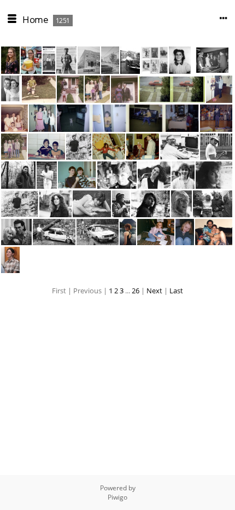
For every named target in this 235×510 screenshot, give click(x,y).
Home (35, 19)
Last (176, 290)
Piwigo (117, 497)
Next (154, 290)
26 (135, 290)
